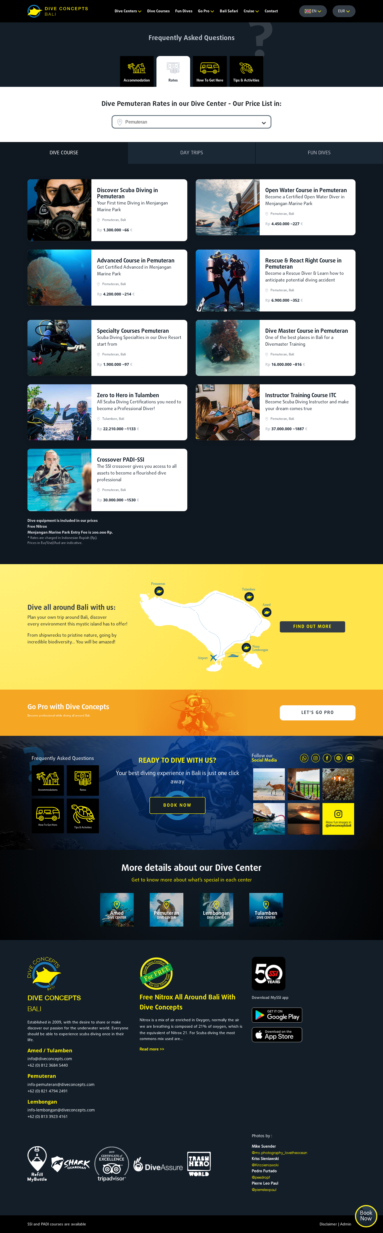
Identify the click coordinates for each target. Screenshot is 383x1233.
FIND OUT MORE (312, 627)
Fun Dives (183, 11)
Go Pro (204, 11)
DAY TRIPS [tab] (191, 153)
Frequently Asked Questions (192, 38)
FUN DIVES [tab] (319, 153)
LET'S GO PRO (317, 712)
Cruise (249, 11)
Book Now (366, 1216)
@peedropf (261, 1177)
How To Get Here (210, 80)
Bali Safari (229, 11)
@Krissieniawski (265, 1164)
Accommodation (137, 80)
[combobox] (191, 122)
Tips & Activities (246, 80)
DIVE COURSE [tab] (64, 153)
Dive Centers (126, 11)
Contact (271, 11)
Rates (173, 80)
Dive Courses (158, 11)
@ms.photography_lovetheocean (279, 1152)
